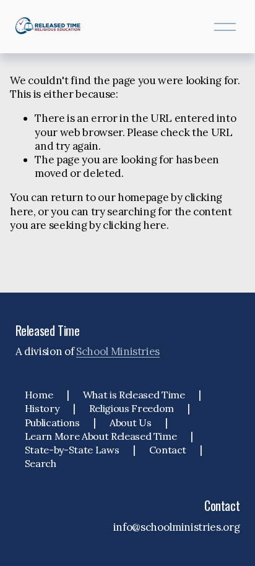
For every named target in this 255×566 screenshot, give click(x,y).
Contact (168, 450)
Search (40, 463)
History (42, 408)
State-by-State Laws (72, 450)
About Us (130, 422)
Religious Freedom (131, 408)
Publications (52, 422)
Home (39, 394)
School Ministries (118, 351)
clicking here (134, 225)
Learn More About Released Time (101, 436)
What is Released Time (134, 394)
